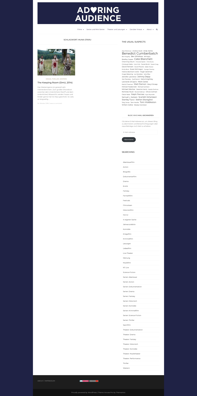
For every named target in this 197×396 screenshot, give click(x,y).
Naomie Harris (141, 89)
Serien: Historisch (130, 301)
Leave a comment (56, 103)
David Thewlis (139, 67)
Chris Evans (150, 62)
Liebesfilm (127, 248)
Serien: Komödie (129, 306)
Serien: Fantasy (129, 296)
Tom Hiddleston (148, 102)
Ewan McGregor (136, 69)
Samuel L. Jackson (129, 97)
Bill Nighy (147, 56)
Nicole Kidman (140, 92)
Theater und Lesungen (116, 29)
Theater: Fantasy (129, 339)
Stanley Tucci (128, 99)
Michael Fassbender (129, 87)
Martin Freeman (127, 84)
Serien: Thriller (128, 320)
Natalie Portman (153, 89)
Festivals (126, 200)
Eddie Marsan (149, 67)
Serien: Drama (128, 291)
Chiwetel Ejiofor (141, 62)
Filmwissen (127, 205)
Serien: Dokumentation (132, 287)
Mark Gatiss (143, 82)
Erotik (125, 186)
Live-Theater (128, 253)
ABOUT (40, 381)
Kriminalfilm (128, 239)
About (149, 29)
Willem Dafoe (127, 105)
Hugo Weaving (127, 74)
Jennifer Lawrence (129, 77)
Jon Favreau (126, 79)
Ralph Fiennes (137, 94)
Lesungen (127, 244)
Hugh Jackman (146, 72)
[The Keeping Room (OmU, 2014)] (56, 63)
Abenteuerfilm (129, 162)
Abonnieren (128, 139)
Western (63, 79)
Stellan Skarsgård (144, 99)
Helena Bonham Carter (130, 72)
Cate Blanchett (143, 59)
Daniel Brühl (145, 64)
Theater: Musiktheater (131, 354)
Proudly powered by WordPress (84, 392)
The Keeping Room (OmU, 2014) (55, 82)
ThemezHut (120, 392)
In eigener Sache (129, 220)
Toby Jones (126, 102)
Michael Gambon (143, 87)
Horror (125, 215)
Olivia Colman (151, 92)
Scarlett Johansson (148, 97)
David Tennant (127, 67)
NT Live (126, 268)
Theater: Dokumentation (133, 330)
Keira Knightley (147, 79)
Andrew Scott (137, 51)
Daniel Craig (154, 64)
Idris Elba (147, 74)
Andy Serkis (148, 51)
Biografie (126, 172)
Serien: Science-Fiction (132, 315)
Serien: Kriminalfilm (131, 311)
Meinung (126, 258)
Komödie (126, 229)
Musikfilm (127, 263)
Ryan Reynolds (149, 94)
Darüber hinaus (136, 29)
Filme (79, 29)
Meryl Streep (152, 84)
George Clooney (149, 69)
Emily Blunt (125, 69)
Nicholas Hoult (128, 92)
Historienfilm (128, 210)
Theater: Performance (131, 358)
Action (125, 167)
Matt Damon (140, 84)
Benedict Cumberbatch (140, 53)
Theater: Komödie (130, 349)
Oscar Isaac (126, 94)
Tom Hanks (135, 102)
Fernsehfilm (128, 196)
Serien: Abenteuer (130, 277)
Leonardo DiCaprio (129, 82)
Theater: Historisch (130, 344)
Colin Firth (137, 64)
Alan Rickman (126, 51)
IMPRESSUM (50, 381)
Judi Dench (136, 79)
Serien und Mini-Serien (96, 29)
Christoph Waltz (127, 64)
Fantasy (126, 191)
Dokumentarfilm (129, 177)
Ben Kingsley (126, 56)
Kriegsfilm (127, 234)
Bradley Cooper (127, 59)
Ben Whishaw (137, 56)
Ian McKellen (138, 74)
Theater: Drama (129, 335)
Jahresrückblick (129, 224)
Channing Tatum (128, 62)
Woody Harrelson (140, 105)
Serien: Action (128, 282)
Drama (48, 79)
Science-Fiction (129, 272)
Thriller (55, 79)
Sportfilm (127, 325)
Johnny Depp (143, 76)
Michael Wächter (128, 89)
